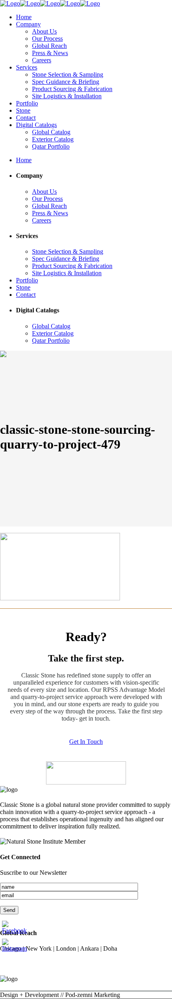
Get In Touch (86, 741)
